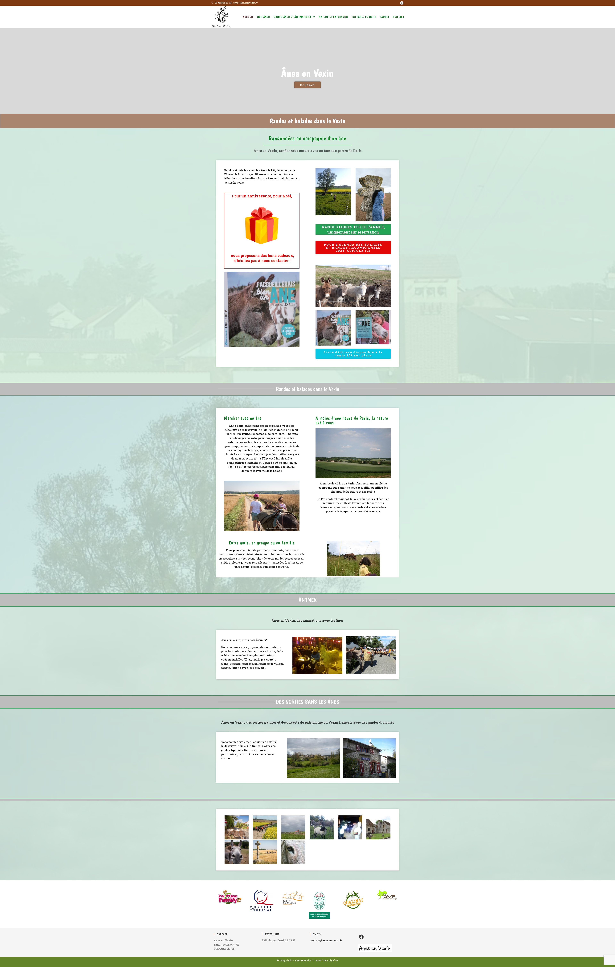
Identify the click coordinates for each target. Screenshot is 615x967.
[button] (307, 84)
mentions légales (327, 960)
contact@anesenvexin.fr (326, 940)
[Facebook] (401, 3)
